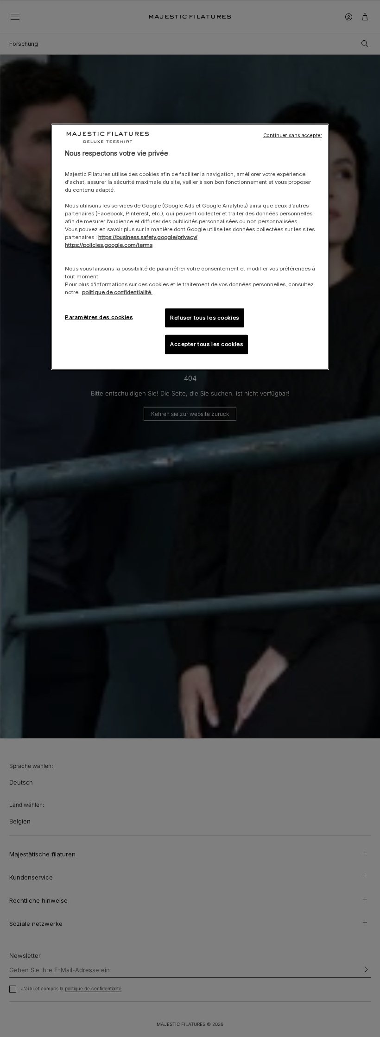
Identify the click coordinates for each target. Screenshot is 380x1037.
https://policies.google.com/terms (108, 245)
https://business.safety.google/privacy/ (147, 237)
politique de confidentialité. (117, 292)
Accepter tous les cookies (206, 344)
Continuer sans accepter (292, 135)
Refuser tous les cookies (204, 317)
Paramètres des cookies (99, 317)
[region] (190, 247)
